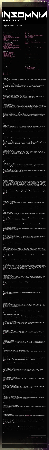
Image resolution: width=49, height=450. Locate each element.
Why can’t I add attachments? (8, 59)
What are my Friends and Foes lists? (31, 46)
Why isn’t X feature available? (30, 68)
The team (27, 437)
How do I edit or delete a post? (8, 53)
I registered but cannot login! (8, 36)
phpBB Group (28, 415)
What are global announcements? (8, 70)
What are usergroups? (28, 32)
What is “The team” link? (29, 37)
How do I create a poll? (7, 55)
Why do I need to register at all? (8, 31)
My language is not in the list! (8, 46)
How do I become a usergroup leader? (31, 34)
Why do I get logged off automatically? (9, 32)
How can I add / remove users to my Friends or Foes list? (34, 47)
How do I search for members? (30, 53)
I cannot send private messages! (30, 40)
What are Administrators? (29, 30)
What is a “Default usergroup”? (30, 36)
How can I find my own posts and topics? (32, 54)
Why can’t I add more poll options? (9, 56)
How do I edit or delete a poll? (8, 57)
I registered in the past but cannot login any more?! (11, 37)
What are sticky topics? (7, 72)
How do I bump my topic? (7, 63)
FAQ (42, 27)
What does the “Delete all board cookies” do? (10, 40)
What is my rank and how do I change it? (10, 48)
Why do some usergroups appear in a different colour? (34, 35)
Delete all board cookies (34, 437)
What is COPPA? (6, 38)
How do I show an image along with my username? (11, 47)
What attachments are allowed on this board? (32, 63)
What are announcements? (7, 71)
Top (4, 87)
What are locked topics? (7, 73)
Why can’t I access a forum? (7, 58)
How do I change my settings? (8, 43)
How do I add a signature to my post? (9, 54)
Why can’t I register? (6, 39)
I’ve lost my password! (7, 35)
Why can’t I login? (6, 30)
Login (45, 27)
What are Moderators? (28, 31)
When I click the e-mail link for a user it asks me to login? (12, 49)
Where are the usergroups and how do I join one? (33, 33)
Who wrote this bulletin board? (30, 67)
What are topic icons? (6, 74)
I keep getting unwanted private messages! (32, 41)
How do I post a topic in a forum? (8, 52)
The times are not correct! (7, 44)
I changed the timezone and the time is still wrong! (11, 45)
